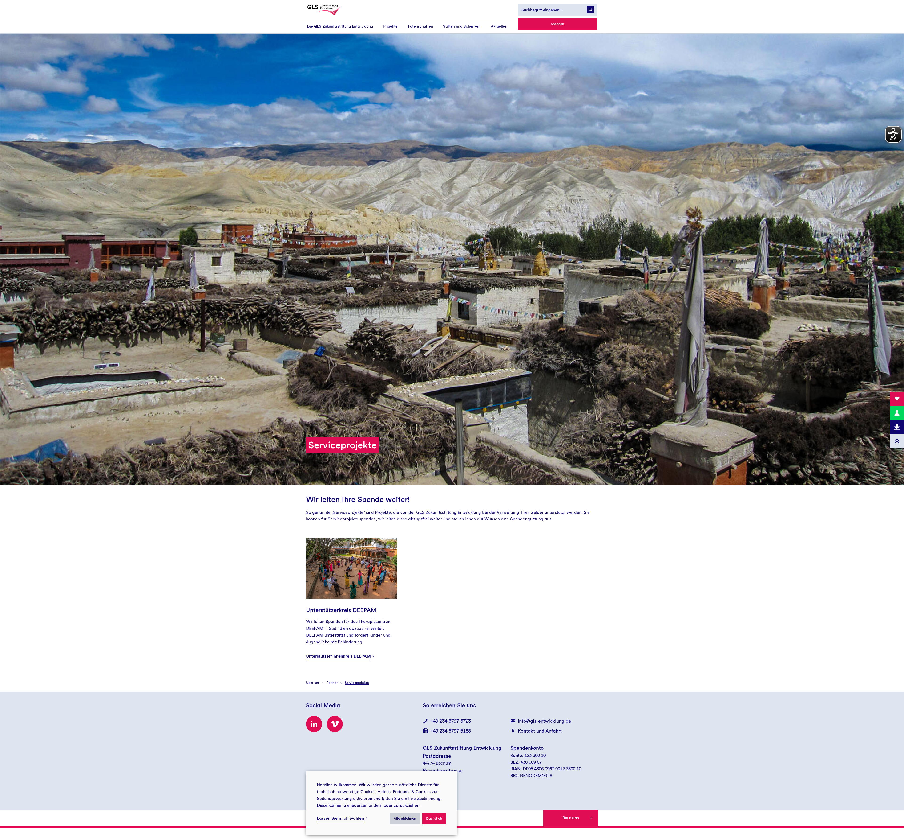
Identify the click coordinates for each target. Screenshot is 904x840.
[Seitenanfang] (897, 441)
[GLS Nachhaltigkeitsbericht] (328, 10)
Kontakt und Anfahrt (540, 731)
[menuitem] (340, 26)
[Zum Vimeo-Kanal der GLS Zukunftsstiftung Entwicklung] (335, 724)
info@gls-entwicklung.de (544, 721)
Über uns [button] (571, 818)
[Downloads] (897, 427)
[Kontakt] (897, 413)
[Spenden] (897, 399)
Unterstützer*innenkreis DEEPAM (338, 656)
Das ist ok (434, 818)
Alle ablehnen (405, 818)
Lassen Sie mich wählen (340, 818)
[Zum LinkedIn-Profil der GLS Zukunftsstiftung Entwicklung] (314, 724)
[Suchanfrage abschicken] (590, 10)
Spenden (557, 24)
